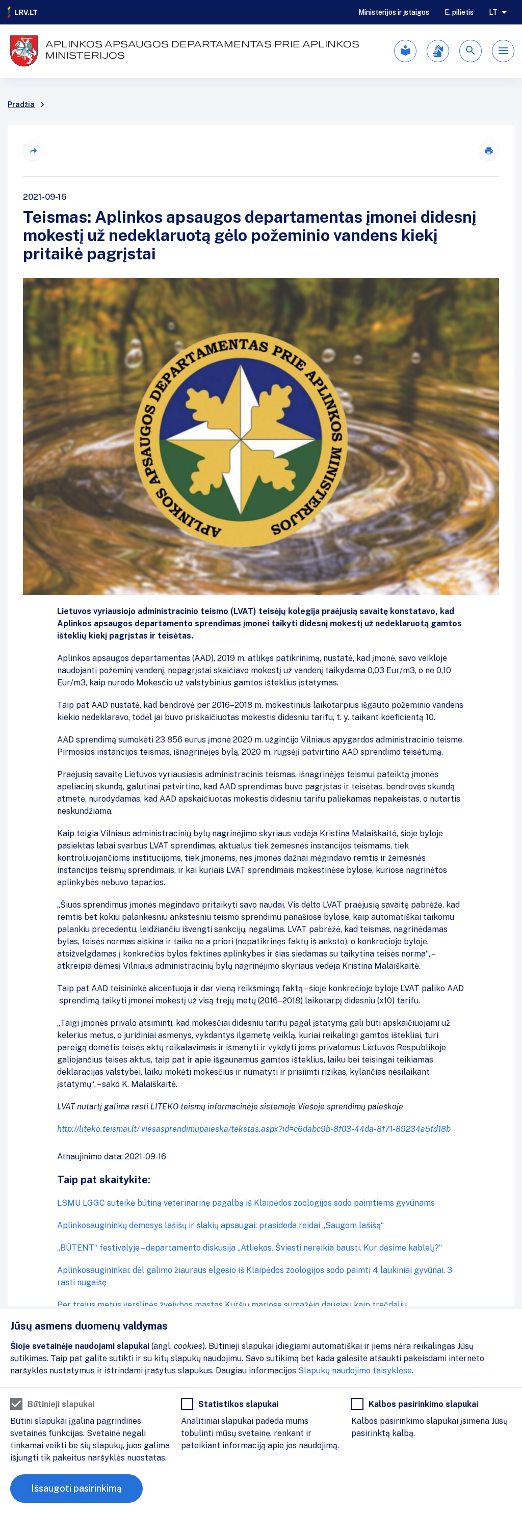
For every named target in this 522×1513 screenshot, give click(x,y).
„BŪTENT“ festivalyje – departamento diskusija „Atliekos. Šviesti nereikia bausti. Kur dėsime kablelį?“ (249, 1248)
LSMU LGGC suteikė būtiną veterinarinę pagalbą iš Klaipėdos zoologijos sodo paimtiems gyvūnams (246, 1203)
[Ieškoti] (470, 51)
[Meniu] (503, 51)
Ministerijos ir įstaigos (393, 12)
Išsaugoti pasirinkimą (76, 1488)
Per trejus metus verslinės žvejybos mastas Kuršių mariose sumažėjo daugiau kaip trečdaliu (232, 1305)
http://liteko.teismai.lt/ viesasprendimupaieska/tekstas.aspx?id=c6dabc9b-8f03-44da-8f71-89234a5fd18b (254, 1129)
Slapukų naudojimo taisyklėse (355, 1370)
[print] (489, 151)
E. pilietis (459, 12)
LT (493, 12)
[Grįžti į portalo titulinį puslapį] (23, 12)
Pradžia (21, 104)
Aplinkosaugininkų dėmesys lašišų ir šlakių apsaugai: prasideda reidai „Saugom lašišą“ (220, 1225)
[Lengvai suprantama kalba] (405, 51)
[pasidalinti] (33, 151)
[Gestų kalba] (438, 51)
